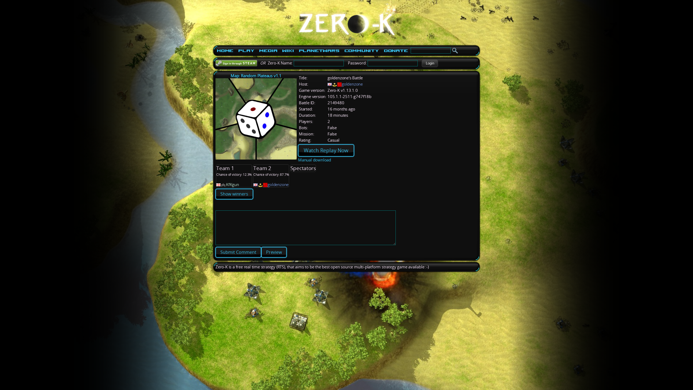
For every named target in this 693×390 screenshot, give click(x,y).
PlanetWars (319, 50)
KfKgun (232, 184)
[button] (430, 63)
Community (361, 50)
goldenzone (352, 84)
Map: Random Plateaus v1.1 (256, 75)
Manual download (314, 159)
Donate (396, 50)
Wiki (288, 50)
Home (225, 50)
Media (268, 50)
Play (246, 50)
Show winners (234, 194)
